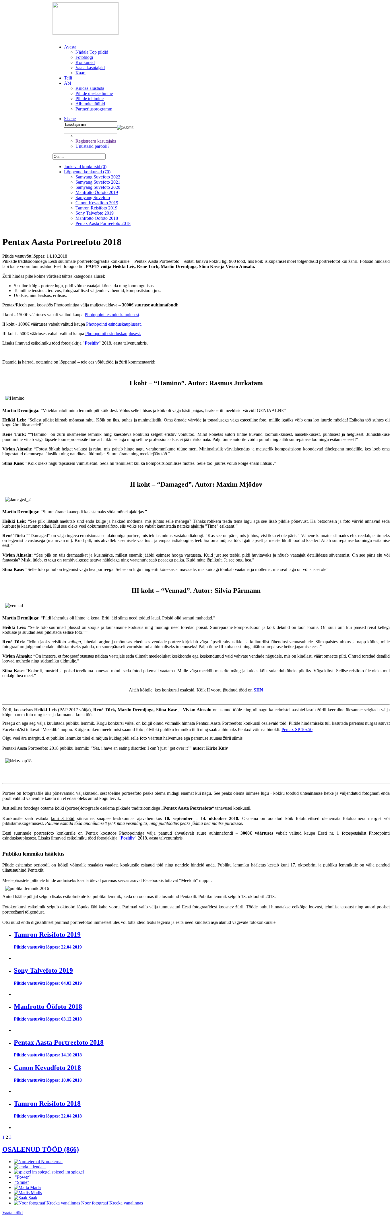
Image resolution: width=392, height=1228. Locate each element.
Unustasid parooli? (92, 146)
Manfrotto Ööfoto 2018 (96, 218)
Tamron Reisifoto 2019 (96, 207)
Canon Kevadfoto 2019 (96, 202)
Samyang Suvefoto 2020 (97, 187)
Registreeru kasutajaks (95, 141)
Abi (67, 83)
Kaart (80, 72)
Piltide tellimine (89, 98)
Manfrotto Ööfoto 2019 (96, 192)
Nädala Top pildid (91, 52)
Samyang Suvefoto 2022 (97, 176)
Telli (68, 77)
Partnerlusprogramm (93, 108)
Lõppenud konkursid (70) (87, 171)
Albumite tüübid (90, 103)
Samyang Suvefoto (92, 197)
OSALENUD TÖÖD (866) (40, 1149)
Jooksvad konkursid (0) (85, 166)
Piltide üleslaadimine (94, 93)
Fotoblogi (84, 57)
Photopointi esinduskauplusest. (114, 324)
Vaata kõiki (12, 1212)
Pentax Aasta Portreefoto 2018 (103, 223)
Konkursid (85, 62)
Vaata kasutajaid (90, 67)
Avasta (70, 46)
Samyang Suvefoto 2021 (97, 182)
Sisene (70, 118)
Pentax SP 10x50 (297, 729)
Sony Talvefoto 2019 (94, 213)
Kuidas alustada (89, 88)
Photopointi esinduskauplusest (112, 314)
